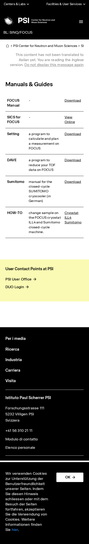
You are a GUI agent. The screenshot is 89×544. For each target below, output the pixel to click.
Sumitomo (73, 222)
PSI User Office (18, 279)
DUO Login (14, 287)
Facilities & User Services (64, 4)
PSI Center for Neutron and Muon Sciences (45, 46)
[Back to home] (29, 20)
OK (67, 477)
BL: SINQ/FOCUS (18, 32)
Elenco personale (20, 447)
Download (73, 100)
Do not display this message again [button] (54, 65)
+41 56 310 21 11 (18, 430)
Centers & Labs (15, 4)
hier (15, 529)
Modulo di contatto (21, 439)
